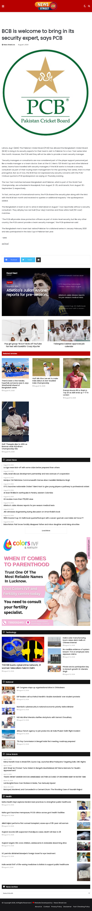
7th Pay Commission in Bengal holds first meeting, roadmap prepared (46, 741)
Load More (46, 530)
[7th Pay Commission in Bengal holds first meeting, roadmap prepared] (8, 744)
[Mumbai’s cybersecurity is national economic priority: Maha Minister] (8, 710)
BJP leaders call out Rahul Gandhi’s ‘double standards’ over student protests (48, 696)
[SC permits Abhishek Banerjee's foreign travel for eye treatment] (83, 857)
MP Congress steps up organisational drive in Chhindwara (41, 687)
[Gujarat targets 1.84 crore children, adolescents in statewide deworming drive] (83, 846)
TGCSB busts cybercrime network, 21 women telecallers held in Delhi (21, 666)
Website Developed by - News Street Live (50, 903)
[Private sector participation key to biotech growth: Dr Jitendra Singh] (54, 669)
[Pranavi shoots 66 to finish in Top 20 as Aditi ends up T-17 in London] (76, 373)
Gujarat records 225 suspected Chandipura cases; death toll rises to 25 (31, 832)
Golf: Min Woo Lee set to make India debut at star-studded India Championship (45, 380)
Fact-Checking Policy (81, 906)
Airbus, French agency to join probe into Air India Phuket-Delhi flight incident (48, 731)
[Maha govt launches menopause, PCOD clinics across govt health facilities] (83, 815)
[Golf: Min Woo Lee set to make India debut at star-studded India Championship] (46, 367)
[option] (46, 292)
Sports (9, 283)
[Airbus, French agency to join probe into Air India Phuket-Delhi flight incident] (8, 734)
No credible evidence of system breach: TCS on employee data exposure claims (76, 651)
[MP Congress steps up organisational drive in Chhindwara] (8, 690)
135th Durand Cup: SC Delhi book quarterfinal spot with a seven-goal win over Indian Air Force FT (28, 296)
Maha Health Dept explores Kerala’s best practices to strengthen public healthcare (36, 802)
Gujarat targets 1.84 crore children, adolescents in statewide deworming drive (34, 843)
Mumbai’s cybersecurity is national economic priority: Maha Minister (45, 707)
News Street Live (9, 45)
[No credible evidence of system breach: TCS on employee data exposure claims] (54, 656)
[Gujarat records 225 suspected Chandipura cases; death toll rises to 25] (83, 835)
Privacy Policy (56, 906)
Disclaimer (67, 906)
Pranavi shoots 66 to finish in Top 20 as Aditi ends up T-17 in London (76, 392)
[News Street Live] (46, 6)
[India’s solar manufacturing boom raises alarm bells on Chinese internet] (54, 642)
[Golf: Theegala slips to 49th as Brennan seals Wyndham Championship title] (15, 422)
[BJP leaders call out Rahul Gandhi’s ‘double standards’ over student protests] (8, 700)
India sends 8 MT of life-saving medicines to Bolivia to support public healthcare (35, 864)
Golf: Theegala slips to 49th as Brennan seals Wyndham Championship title (14, 446)
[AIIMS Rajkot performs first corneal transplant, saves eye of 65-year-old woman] (83, 825)
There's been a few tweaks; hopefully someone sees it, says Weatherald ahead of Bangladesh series (15, 384)
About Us (38, 906)
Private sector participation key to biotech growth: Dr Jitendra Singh (76, 669)
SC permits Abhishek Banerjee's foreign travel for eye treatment (28, 853)
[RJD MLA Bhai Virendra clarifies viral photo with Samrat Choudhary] (8, 722)
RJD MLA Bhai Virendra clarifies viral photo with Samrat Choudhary (44, 717)
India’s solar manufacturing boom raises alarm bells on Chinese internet (74, 640)
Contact (46, 906)
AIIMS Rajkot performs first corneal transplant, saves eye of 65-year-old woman (35, 823)
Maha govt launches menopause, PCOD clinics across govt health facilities (33, 812)
